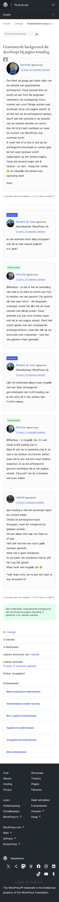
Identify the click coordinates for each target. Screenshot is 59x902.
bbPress (9, 838)
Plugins (35, 784)
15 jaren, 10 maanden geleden (35, 70)
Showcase (37, 772)
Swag (36, 816)
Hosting (7, 784)
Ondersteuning (11, 805)
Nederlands (17, 858)
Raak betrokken (40, 800)
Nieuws (7, 778)
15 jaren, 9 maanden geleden (30, 502)
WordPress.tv (12, 816)
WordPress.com (14, 827)
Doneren (37, 811)
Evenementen (39, 805)
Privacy (7, 789)
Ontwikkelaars (11, 811)
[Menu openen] (54, 5)
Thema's (36, 778)
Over (6, 772)
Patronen (36, 789)
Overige (18, 23)
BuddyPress (11, 844)
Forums (7, 14)
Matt (7, 832)
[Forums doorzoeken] (37, 33)
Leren (6, 800)
